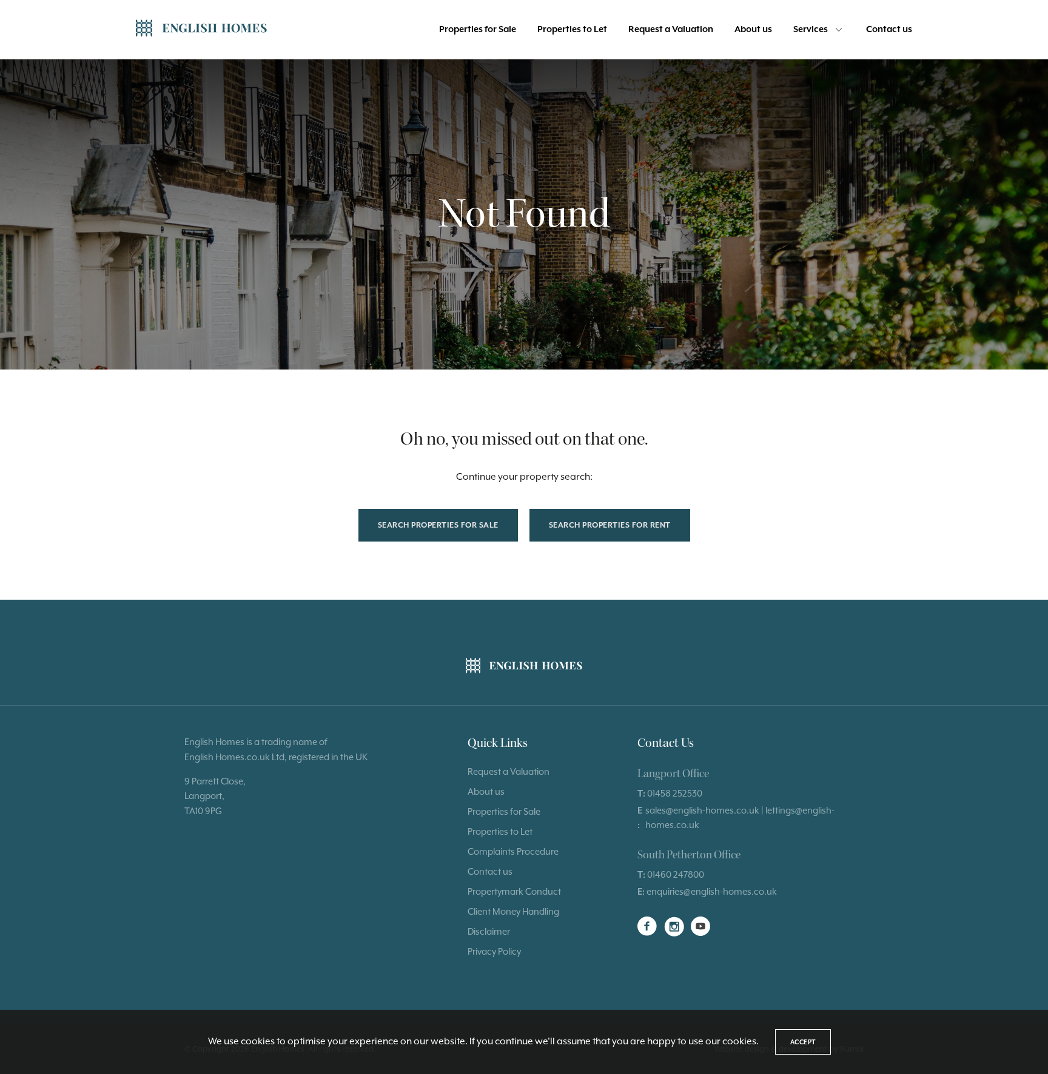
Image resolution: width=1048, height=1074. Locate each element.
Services (810, 29)
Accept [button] (803, 1042)
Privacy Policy (494, 951)
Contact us (889, 29)
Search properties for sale (438, 524)
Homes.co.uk (242, 757)
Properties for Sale (477, 29)
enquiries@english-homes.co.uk (712, 891)
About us (753, 29)
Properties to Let (572, 29)
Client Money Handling (513, 911)
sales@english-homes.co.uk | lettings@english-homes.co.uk (740, 817)
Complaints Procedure (513, 851)
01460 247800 (675, 874)
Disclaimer (489, 931)
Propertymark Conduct (514, 891)
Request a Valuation (670, 29)
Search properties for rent (610, 524)
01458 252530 (674, 793)
